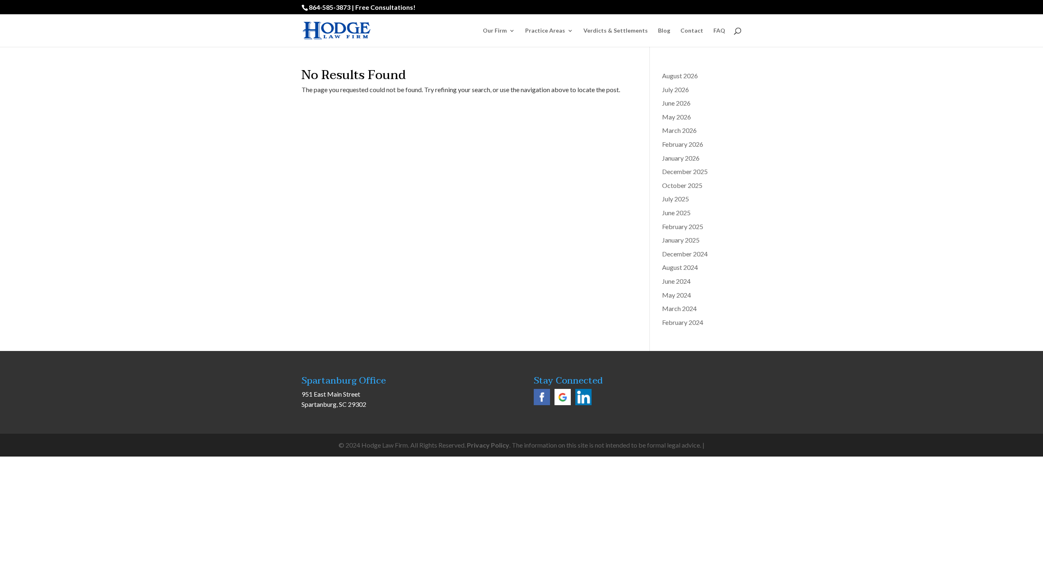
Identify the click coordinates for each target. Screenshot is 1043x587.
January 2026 (681, 158)
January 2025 (681, 240)
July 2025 (675, 199)
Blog (664, 31)
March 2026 (679, 130)
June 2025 (676, 212)
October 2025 (682, 185)
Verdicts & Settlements (615, 31)
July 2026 (675, 89)
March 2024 (679, 308)
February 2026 (682, 144)
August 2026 (680, 75)
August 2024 (680, 267)
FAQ (719, 31)
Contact (691, 31)
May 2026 (676, 117)
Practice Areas (545, 31)
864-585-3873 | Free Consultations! (362, 7)
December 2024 (685, 254)
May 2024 (676, 295)
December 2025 (685, 171)
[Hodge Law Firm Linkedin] (583, 402)
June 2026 (676, 103)
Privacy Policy (488, 445)
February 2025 (682, 226)
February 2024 (682, 322)
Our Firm (495, 31)
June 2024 (676, 281)
